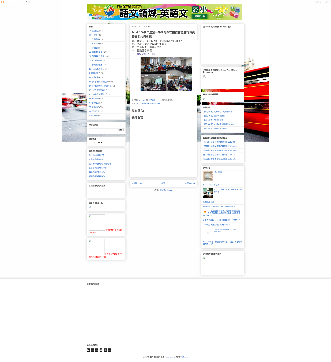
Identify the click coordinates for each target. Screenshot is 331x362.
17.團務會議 (94, 103)
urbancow (169, 357)
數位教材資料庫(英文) (98, 155)
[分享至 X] (167, 100)
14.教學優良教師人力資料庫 (100, 86)
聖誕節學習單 (208, 202)
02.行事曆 (93, 35)
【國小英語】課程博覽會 (213, 120)
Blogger (185, 357)
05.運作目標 (94, 48)
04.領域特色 (94, 43)
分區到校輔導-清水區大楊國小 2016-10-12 (220, 155)
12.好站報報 (94, 77)
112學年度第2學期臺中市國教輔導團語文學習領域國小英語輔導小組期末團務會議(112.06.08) (222, 213)
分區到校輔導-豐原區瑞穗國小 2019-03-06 (220, 142)
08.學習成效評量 (95, 60)
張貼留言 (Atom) (166, 190)
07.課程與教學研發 (96, 56)
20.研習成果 (94, 107)
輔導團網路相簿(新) (97, 176)
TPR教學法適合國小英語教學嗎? (216, 225)
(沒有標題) (218, 172)
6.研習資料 (93, 115)
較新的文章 (137, 183)
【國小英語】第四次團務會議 (215, 128)
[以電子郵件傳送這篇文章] (162, 100)
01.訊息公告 (94, 31)
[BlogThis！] (164, 100)
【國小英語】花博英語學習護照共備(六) (219, 124)
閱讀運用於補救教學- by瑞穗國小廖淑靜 (219, 206)
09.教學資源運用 (95, 65)
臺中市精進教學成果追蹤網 (100, 164)
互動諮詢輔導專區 (96, 159)
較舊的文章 (190, 183)
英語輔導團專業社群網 (98, 168)
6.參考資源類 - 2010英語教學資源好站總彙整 (221, 220)
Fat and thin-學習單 (211, 185)
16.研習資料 (94, 99)
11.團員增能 (94, 73)
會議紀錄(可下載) (146, 54)
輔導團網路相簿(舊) (97, 172)
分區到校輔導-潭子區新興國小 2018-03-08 (220, 146)
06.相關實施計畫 (153, 103)
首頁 (163, 183)
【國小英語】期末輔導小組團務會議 (217, 112)
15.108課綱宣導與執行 (98, 94)
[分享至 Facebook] (169, 100)
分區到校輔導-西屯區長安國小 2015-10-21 (220, 159)
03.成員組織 (141, 103)
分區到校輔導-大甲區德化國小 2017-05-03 (220, 150)
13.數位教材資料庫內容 (98, 82)
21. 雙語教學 (94, 111)
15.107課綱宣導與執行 (98, 90)
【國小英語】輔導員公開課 (214, 116)
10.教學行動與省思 (96, 69)
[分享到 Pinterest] (171, 100)
